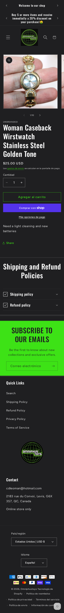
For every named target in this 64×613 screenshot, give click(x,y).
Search (11, 393)
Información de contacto (45, 605)
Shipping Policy (17, 402)
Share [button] (10, 243)
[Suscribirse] (53, 366)
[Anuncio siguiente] (57, 5)
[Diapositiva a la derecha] (40, 115)
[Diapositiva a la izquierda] (24, 115)
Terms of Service (17, 427)
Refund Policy (15, 410)
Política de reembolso (38, 593)
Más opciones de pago (32, 217)
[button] (8, 37)
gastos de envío (15, 168)
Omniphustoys (29, 589)
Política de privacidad (20, 599)
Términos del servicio (47, 599)
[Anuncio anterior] (6, 5)
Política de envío (18, 605)
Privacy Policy (16, 419)
